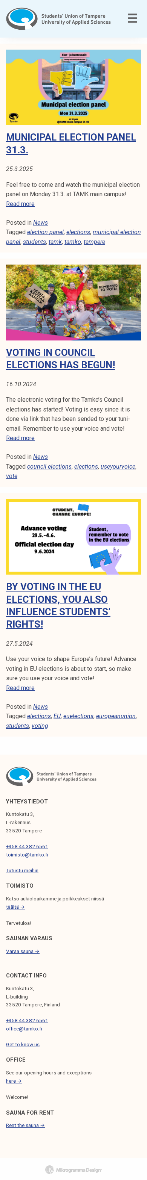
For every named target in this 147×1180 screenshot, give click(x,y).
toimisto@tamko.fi (27, 855)
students (34, 241)
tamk (55, 241)
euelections (78, 716)
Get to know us (23, 1044)
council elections (49, 466)
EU (57, 716)
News (40, 222)
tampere (94, 241)
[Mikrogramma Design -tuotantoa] (73, 1169)
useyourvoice (118, 466)
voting (40, 725)
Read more (20, 203)
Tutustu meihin (22, 870)
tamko (72, 241)
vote (11, 476)
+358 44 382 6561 (27, 846)
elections (78, 232)
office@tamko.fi (24, 1029)
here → (14, 1081)
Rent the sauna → (25, 1125)
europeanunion (116, 716)
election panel (45, 232)
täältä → (15, 907)
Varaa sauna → (23, 951)
